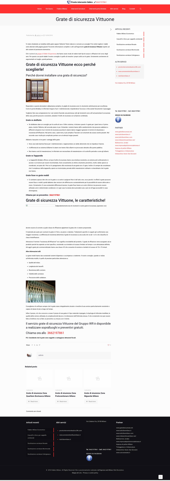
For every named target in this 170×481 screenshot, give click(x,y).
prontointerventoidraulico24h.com (129, 67)
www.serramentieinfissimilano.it (129, 71)
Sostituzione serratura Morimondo (128, 50)
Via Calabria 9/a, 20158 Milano (125, 83)
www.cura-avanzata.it (123, 452)
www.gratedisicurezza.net (123, 132)
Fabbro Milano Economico (125, 34)
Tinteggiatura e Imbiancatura (124, 151)
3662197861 (101, 2)
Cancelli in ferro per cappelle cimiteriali (129, 39)
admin (39, 35)
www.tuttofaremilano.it (122, 134)
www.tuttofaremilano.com (123, 137)
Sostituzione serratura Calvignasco (128, 55)
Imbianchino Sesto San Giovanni (125, 154)
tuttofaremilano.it (124, 76)
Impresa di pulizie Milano (123, 148)
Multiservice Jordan (121, 143)
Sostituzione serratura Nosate (126, 44)
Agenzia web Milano (106, 470)
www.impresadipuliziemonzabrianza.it (127, 145)
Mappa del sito (77, 473)
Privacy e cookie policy (90, 473)
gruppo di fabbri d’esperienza (46, 54)
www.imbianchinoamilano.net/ (125, 140)
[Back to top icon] (160, 477)
